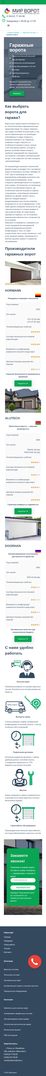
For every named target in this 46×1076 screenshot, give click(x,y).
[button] (8, 25)
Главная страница (13, 32)
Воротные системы (29, 32)
